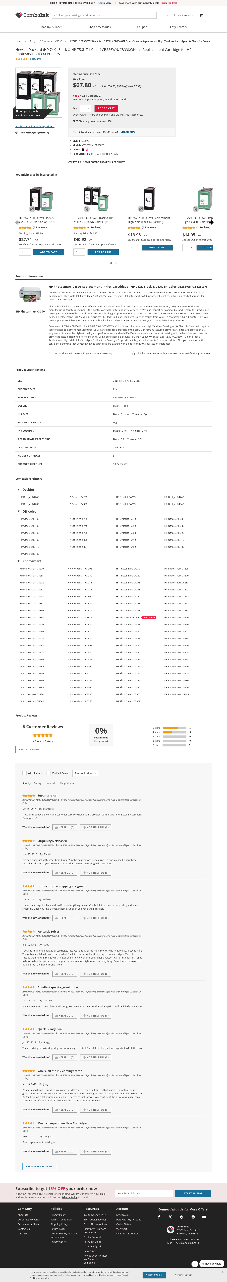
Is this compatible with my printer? (35, 126)
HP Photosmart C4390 (28, 115)
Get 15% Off (24, 1233)
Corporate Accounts (29, 1219)
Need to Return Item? (128, 1233)
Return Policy (58, 1228)
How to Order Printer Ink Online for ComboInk (95, 1259)
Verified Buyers (60, 773)
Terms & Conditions (62, 1219)
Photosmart (31, 561)
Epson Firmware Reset (96, 1224)
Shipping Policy (59, 1224)
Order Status (123, 1224)
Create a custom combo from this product (96, 162)
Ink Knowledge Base (95, 1214)
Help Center (90, 1251)
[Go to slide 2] (116, 263)
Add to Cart (106, 108)
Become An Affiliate (29, 1224)
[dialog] (113, 1275)
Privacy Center (59, 1241)
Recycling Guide (92, 1241)
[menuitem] (204, 15)
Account (122, 1209)
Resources (91, 1209)
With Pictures (35, 773)
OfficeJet (29, 511)
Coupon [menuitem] (142, 27)
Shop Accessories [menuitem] (100, 27)
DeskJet (28, 489)
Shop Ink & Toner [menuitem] (51, 27)
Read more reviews (39, 1166)
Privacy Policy (69, 1197)
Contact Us (24, 1228)
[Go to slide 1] (111, 263)
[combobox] (104, 15)
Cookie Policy (64, 1275)
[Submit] (55, 15)
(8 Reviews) (35, 58)
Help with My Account (128, 1219)
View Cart (121, 1228)
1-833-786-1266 (190, 1239)
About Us (23, 1214)
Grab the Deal (169, 2)
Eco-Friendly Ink (92, 1246)
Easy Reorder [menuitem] (178, 27)
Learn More (105, 2)
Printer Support (92, 1237)
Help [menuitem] (165, 15)
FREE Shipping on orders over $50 (92, 121)
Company (25, 1209)
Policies (56, 1209)
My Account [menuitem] (183, 15)
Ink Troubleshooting (95, 1219)
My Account (122, 1214)
